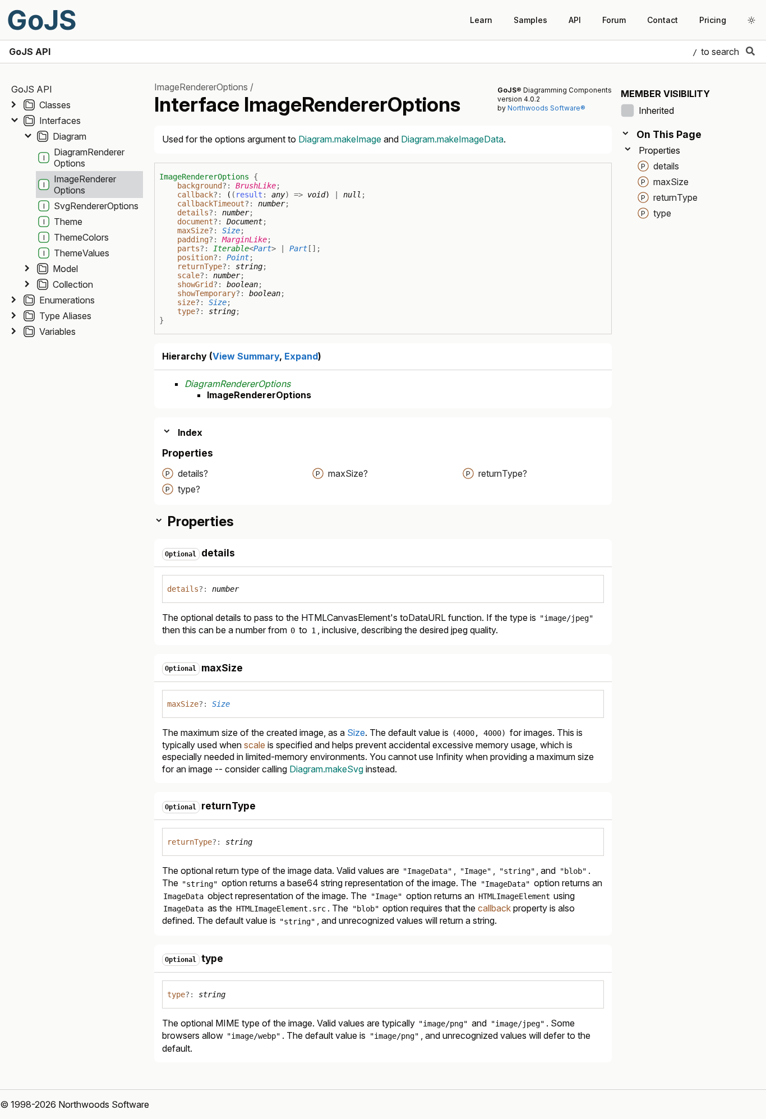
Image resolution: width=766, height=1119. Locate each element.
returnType (199, 266)
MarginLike (244, 239)
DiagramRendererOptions (237, 383)
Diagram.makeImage (339, 139)
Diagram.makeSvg (326, 769)
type (186, 311)
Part (262, 248)
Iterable (231, 248)
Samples (530, 20)
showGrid (195, 284)
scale (188, 275)
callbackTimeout (210, 203)
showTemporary (206, 293)
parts (188, 248)
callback (195, 194)
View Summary (246, 356)
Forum (614, 20)
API (575, 20)
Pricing (712, 20)
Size (231, 230)
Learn (481, 20)
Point (238, 257)
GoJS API (29, 51)
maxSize (193, 230)
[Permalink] (244, 554)
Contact (662, 20)
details (193, 212)
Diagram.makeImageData (452, 139)
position (195, 257)
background (199, 185)
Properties (659, 150)
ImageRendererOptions (201, 87)
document (195, 221)
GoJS (41, 19)
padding (193, 239)
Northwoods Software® (546, 108)
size (186, 302)
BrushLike (256, 185)
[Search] (750, 51)
